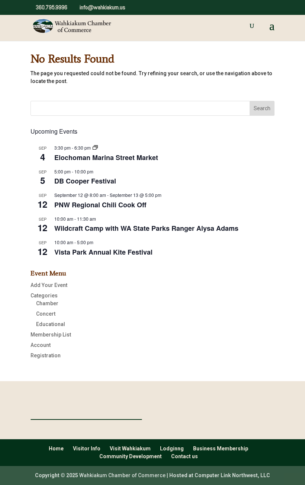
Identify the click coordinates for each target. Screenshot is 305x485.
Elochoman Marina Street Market (106, 157)
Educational (50, 324)
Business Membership (220, 449)
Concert (45, 314)
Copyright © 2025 (56, 475)
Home (56, 449)
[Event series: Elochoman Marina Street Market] (95, 147)
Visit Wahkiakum (130, 449)
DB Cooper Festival (85, 181)
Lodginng (172, 449)
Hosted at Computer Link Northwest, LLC (219, 475)
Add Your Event (48, 285)
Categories (44, 296)
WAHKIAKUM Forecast (86, 419)
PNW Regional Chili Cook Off (100, 205)
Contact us (184, 456)
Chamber (47, 303)
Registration (45, 355)
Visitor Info (86, 449)
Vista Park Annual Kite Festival (103, 252)
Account (40, 345)
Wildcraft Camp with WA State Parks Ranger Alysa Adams (146, 228)
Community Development (130, 456)
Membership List (50, 335)
